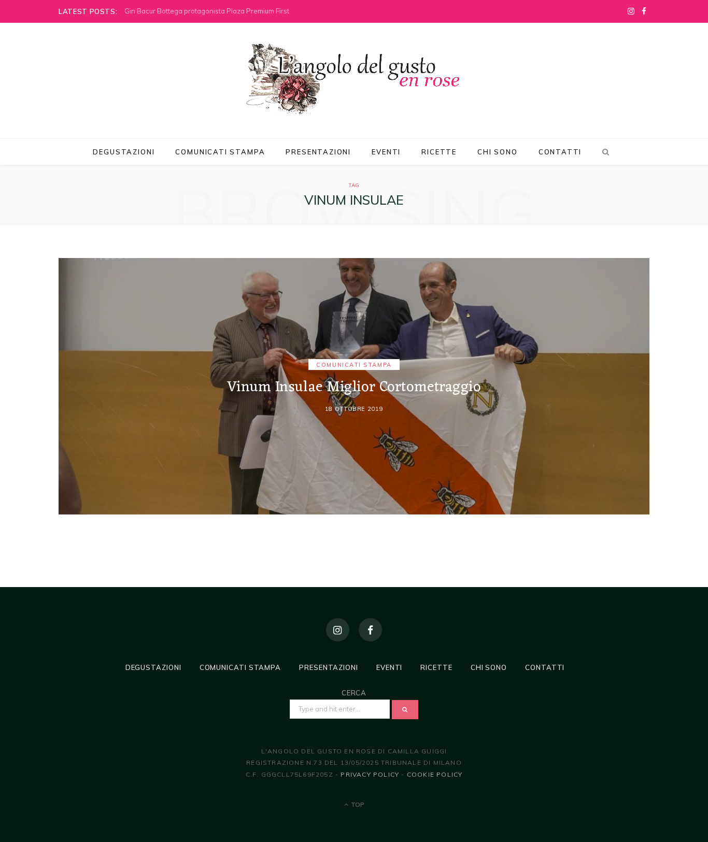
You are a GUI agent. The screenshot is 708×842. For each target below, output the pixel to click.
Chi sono (497, 152)
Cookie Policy (435, 774)
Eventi (386, 152)
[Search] (604, 151)
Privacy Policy (370, 774)
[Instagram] (337, 629)
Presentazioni (318, 152)
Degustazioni (123, 152)
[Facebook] (370, 629)
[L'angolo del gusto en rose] (354, 79)
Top (356, 804)
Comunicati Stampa (220, 152)
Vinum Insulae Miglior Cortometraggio (353, 388)
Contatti (560, 152)
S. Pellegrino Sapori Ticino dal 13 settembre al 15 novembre (219, 11)
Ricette (439, 152)
